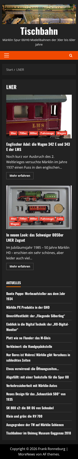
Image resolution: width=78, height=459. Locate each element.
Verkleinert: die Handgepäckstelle (29, 346)
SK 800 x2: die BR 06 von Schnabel (30, 407)
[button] (6, 55)
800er (33, 133)
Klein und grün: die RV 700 (24, 416)
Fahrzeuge (47, 133)
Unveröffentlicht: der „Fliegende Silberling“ (35, 315)
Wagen (61, 133)
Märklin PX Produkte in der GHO (28, 307)
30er (13, 133)
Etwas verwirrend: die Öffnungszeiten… (32, 368)
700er (23, 133)
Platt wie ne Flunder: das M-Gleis (28, 337)
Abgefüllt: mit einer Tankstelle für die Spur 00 (37, 376)
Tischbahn (39, 30)
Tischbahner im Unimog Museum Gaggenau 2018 (38, 432)
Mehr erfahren (21, 176)
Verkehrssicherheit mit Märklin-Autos (31, 385)
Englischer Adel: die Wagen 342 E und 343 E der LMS (39, 116)
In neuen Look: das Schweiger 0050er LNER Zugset (39, 207)
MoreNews (26, 454)
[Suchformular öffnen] (70, 55)
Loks (60, 218)
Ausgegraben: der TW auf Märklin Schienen (35, 424)
